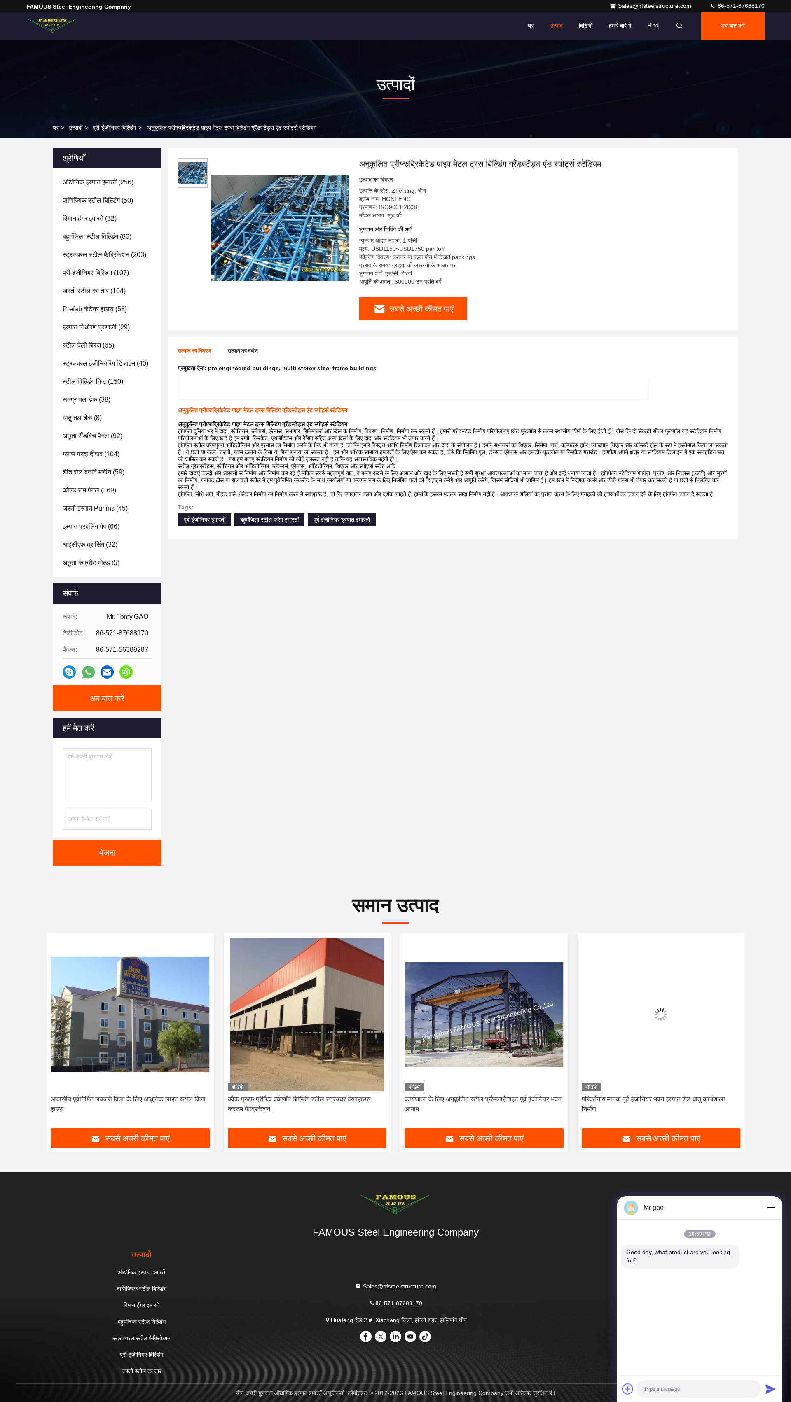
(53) (95, 309)
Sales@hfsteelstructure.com (655, 5)
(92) (92, 435)
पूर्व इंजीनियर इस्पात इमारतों (342, 519)
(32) (90, 218)
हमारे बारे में (620, 25)
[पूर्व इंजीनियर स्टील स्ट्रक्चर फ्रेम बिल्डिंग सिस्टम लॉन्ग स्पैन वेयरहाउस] (661, 1014)
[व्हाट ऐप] (88, 672)
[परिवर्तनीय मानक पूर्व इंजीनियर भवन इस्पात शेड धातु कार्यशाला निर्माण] (484, 1014)
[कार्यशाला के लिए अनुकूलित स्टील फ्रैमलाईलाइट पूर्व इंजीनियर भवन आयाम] (307, 1014)
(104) (94, 290)
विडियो (585, 25)
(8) (82, 417)
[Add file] (628, 1389)
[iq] (126, 672)
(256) (98, 182)
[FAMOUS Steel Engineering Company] (52, 25)
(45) (95, 508)
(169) (89, 490)
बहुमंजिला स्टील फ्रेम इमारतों (269, 519)
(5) (91, 562)
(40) (105, 363)
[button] (61, 1034)
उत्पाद (556, 25)
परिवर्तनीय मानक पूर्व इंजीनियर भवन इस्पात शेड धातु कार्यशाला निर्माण (476, 1104)
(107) (96, 272)
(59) (93, 472)
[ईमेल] (107, 672)
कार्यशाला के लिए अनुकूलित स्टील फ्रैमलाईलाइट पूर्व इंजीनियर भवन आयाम (306, 1104)
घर (531, 25)
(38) (86, 399)
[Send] (770, 1389)
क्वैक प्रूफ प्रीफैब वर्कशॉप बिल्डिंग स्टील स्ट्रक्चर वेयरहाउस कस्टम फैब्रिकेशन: (122, 1104)
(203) (104, 254)
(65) (88, 345)
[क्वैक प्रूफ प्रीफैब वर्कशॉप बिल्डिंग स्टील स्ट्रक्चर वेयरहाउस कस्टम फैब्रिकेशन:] (130, 1014)
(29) (96, 327)
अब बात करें (733, 25)
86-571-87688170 (740, 5)
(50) (98, 200)
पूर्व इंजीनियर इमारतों (204, 519)
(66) (91, 526)
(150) (93, 381)
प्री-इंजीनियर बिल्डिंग (114, 127)
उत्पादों (75, 127)
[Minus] (770, 1208)
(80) (97, 236)
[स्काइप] (69, 672)
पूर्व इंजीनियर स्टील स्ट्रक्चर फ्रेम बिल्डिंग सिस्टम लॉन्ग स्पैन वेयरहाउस (652, 1104)
